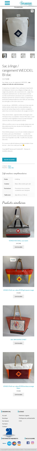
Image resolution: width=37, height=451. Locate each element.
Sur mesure (5, 421)
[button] (32, 11)
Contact (4, 426)
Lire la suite (18, 247)
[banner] (25, 3)
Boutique (5, 418)
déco (9, 167)
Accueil (4, 415)
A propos (5, 423)
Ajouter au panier (9, 159)
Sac (13, 167)
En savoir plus (18, 7)
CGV (20, 421)
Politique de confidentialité (27, 418)
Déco (9, 166)
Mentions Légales (24, 415)
